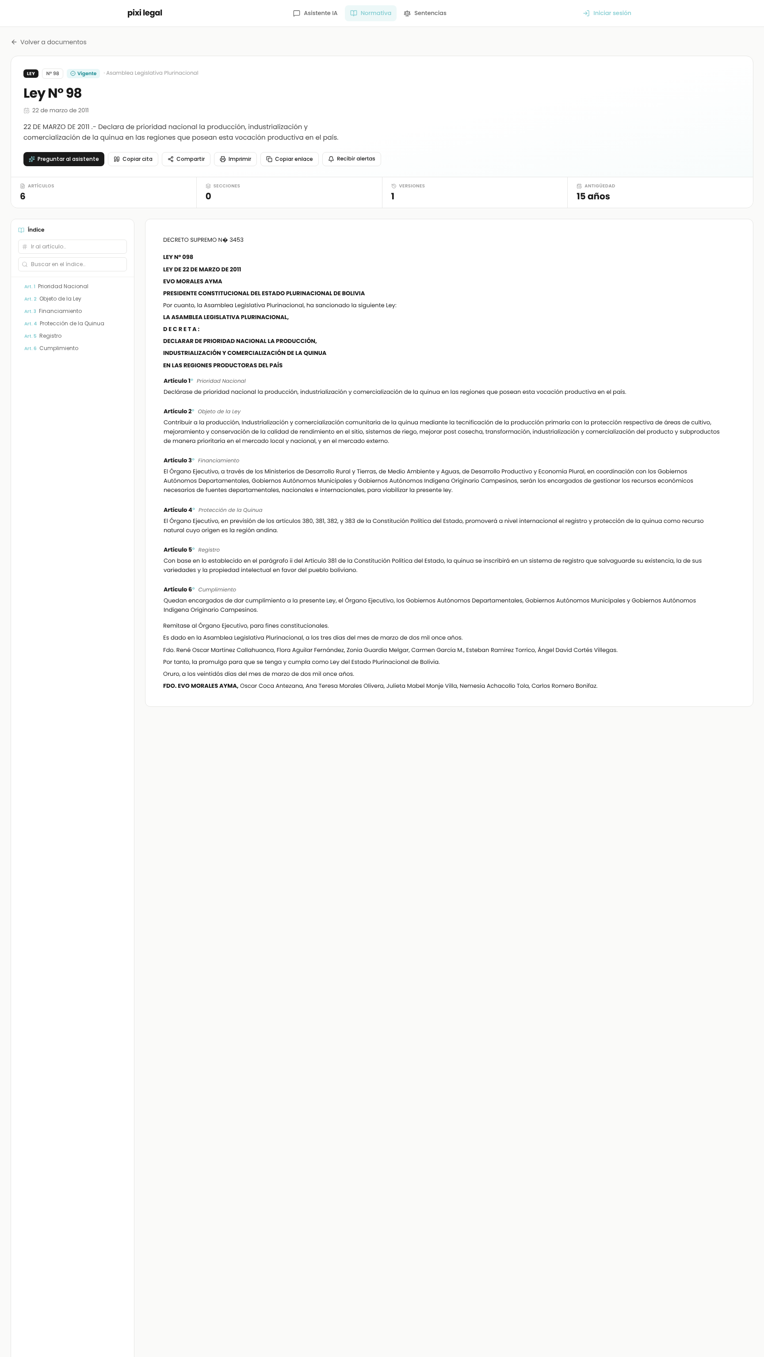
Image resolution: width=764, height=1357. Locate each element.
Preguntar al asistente (68, 159)
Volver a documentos (53, 42)
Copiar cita (137, 159)
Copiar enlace (294, 159)
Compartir (190, 159)
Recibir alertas (356, 159)
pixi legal (144, 13)
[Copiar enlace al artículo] (730, 381)
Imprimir (240, 159)
